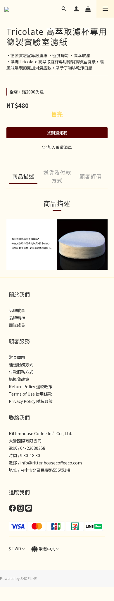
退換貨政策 (19, 379)
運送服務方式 (21, 364)
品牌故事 (17, 310)
